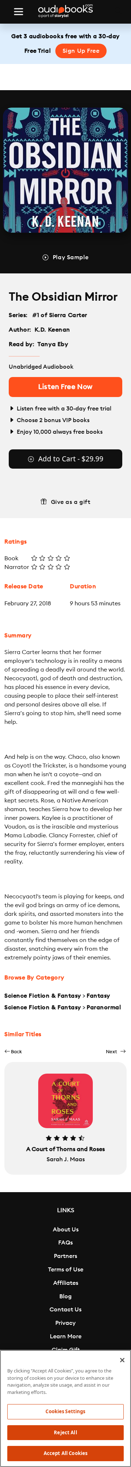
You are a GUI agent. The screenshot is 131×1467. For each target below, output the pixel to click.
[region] (65, 1408)
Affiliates (65, 1283)
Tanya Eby (52, 344)
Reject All (65, 1432)
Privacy (65, 1323)
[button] (13, 1051)
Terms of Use (65, 1269)
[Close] (122, 1360)
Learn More (66, 1336)
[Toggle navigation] (18, 12)
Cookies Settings (65, 1411)
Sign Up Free (81, 51)
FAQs (65, 1243)
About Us (66, 1229)
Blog (65, 1296)
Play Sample (70, 257)
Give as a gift (71, 502)
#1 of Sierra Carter (60, 315)
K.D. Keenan (52, 330)
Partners (65, 1256)
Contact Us (65, 1309)
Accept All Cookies (65, 1453)
